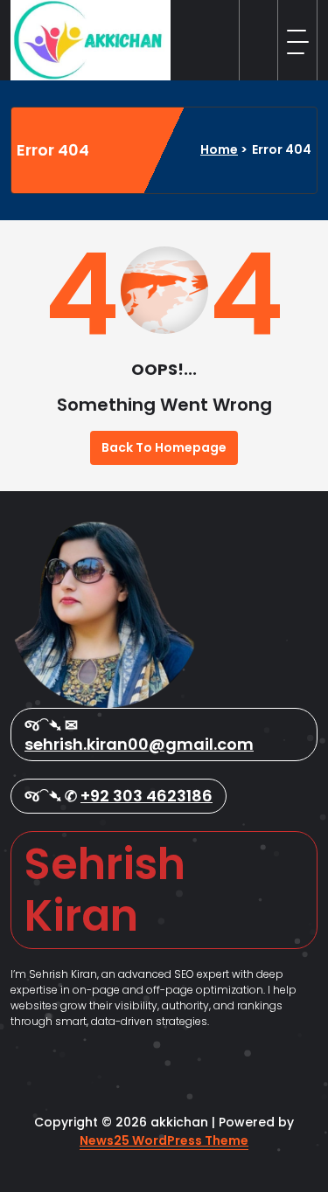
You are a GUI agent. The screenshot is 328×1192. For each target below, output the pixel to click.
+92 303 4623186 (146, 796)
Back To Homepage (164, 447)
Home (219, 149)
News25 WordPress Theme (164, 1140)
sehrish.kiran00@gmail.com (139, 744)
